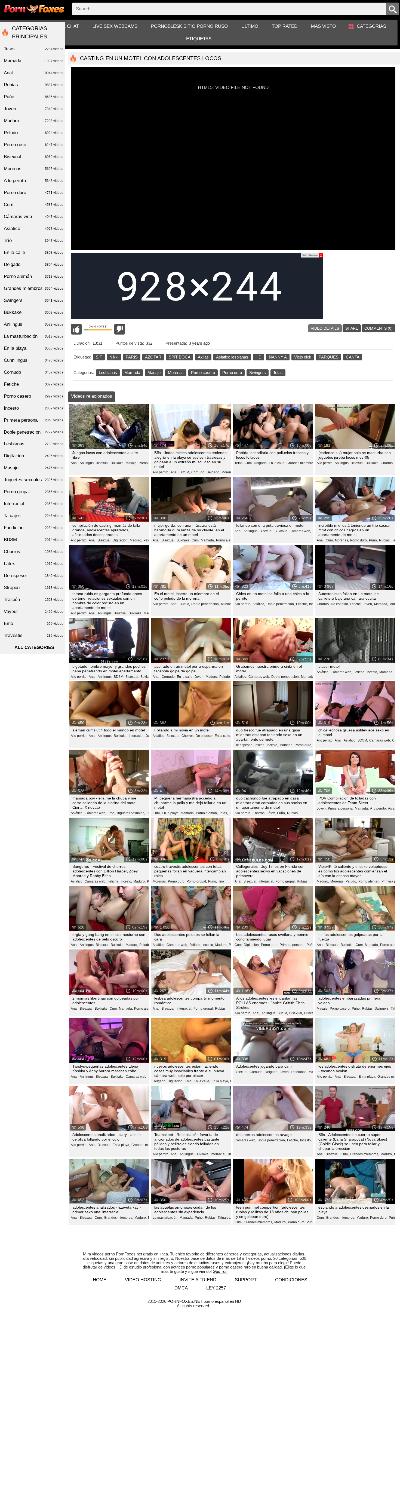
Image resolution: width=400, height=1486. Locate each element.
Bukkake (33, 312)
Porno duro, (359, 540)
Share (351, 328)
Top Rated (284, 26)
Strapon (33, 587)
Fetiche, (302, 604)
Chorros (33, 551)
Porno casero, (149, 463)
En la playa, (170, 813)
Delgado (33, 264)
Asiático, (259, 604)
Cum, (249, 463)
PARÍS (132, 357)
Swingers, (382, 1008)
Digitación (33, 455)
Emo (33, 623)
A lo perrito (33, 180)
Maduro (33, 120)
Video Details (325, 328)
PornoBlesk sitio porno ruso (189, 26)
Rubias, (384, 540)
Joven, (368, 604)
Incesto (33, 408)
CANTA (352, 357)
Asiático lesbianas (232, 357)
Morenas (176, 372)
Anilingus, (87, 463)
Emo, (111, 813)
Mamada (132, 372)
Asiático (33, 228)
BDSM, (185, 472)
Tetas (278, 372)
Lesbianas (108, 372)
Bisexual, (102, 463)
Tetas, (239, 463)
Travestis (33, 635)
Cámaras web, (300, 531)
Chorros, (387, 463)
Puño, (373, 540)
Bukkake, (117, 463)
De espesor (33, 575)
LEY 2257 (216, 1288)
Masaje (154, 372)
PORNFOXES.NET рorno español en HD (204, 1301)
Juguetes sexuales (33, 479)
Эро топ (220, 1271)
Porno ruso (33, 144)
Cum (33, 204)
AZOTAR (153, 357)
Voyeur (33, 611)
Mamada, (208, 540)
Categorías (371, 26)
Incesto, (372, 672)
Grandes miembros (301, 463)
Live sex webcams (115, 26)
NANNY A (278, 357)
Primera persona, (340, 808)
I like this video (76, 329)
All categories (34, 647)
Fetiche (33, 384)
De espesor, (340, 604)
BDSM (33, 539)
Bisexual (33, 156)
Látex (33, 563)
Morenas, (228, 472)
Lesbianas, (299, 1072)
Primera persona (33, 420)
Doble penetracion (33, 432)
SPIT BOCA (179, 357)
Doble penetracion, (205, 604)
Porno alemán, (207, 813)
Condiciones (291, 1279)
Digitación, (120, 540)
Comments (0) (378, 328)
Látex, (271, 813)
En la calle (33, 252)
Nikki (113, 357)
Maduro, (136, 540)
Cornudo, (198, 472)
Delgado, (213, 472)
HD (258, 357)
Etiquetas (198, 38)
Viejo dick (302, 357)
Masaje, (131, 463)
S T (99, 357)
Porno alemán (226, 540)
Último (249, 26)
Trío (221, 881)
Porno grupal (33, 491)
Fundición (33, 527)
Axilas (203, 357)
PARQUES (329, 357)
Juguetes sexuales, (130, 813)
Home (99, 1279)
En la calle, (277, 463)
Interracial (33, 503)
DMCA (181, 1288)
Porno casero (203, 372)
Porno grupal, (197, 881)
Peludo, (149, 540)
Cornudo (33, 372)
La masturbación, (165, 1218)
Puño (33, 96)
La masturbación (33, 336)
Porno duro (232, 372)
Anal (33, 72)
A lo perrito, (161, 472)
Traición (33, 599)
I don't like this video (119, 329)
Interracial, (136, 736)
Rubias (292, 813)
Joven (33, 108)
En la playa (33, 348)
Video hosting (143, 1279)
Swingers (257, 372)
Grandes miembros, (146, 1145)
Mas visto (323, 26)
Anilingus (33, 324)
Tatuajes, (224, 1218)
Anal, (74, 463)
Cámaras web (33, 216)
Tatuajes (33, 515)
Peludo (224, 677)
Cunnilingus (33, 360)
